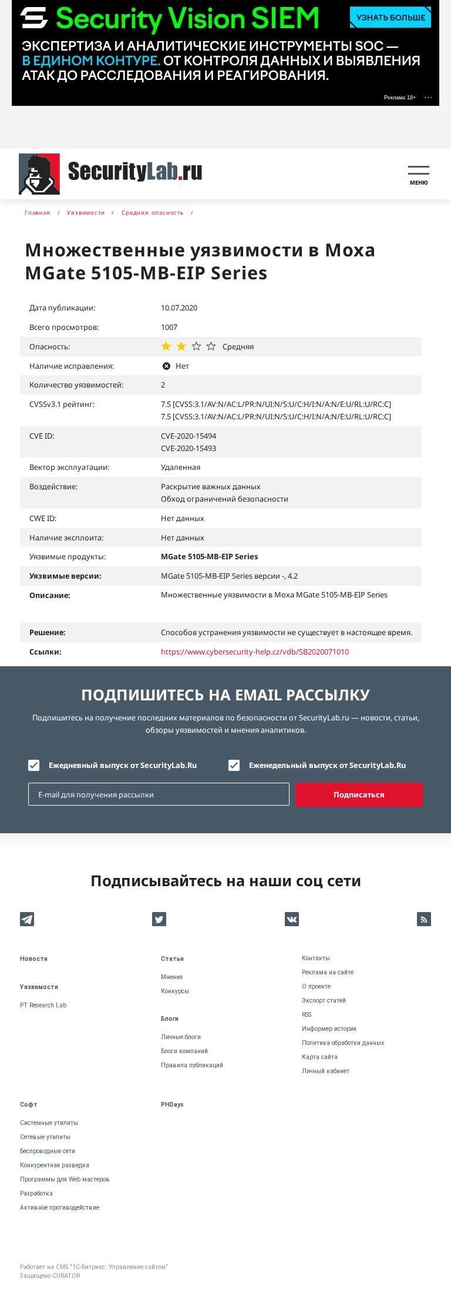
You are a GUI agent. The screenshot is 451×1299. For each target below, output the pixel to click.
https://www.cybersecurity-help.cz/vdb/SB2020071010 (255, 651)
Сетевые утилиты (45, 1137)
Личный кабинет (325, 1071)
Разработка (36, 1193)
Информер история (329, 1029)
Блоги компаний (184, 1051)
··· (428, 97)
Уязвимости (39, 987)
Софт (29, 1104)
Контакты (316, 958)
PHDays (172, 1104)
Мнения (172, 977)
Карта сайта (320, 1057)
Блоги (170, 1019)
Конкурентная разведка (54, 1165)
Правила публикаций (192, 1065)
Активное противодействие (59, 1207)
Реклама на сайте (328, 972)
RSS (306, 1015)
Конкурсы (175, 991)
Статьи (172, 959)
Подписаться (359, 794)
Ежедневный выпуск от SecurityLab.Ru (123, 765)
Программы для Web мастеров (65, 1179)
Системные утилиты (49, 1123)
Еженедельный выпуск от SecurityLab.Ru (327, 765)
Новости (34, 959)
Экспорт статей (324, 1000)
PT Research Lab (43, 1005)
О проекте (316, 986)
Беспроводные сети (47, 1151)
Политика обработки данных (343, 1043)
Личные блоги (181, 1037)
